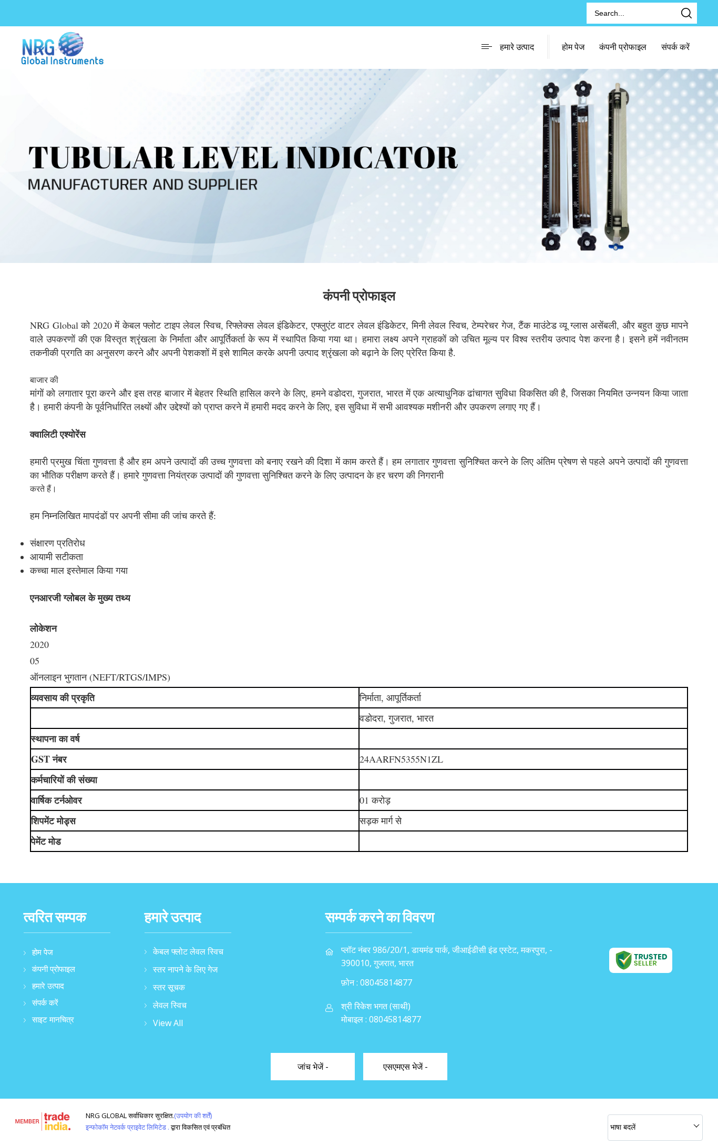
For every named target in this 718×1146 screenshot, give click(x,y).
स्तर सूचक (169, 987)
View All (168, 1023)
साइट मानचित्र (53, 1019)
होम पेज (573, 47)
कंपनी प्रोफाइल (623, 47)
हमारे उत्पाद (517, 47)
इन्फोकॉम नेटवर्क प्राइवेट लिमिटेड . (127, 1127)
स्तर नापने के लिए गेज (185, 969)
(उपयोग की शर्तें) (193, 1115)
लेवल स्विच (170, 1005)
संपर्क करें (675, 47)
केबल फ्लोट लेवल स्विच (188, 951)
